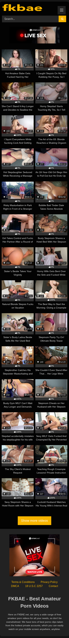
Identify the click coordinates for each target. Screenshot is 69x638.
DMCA (15, 586)
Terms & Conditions (23, 582)
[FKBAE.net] (28, 8)
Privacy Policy (49, 582)
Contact (53, 586)
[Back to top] (58, 628)
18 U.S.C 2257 (34, 586)
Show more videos (34, 520)
